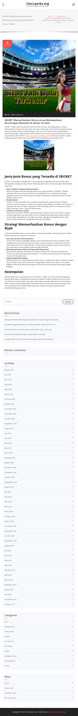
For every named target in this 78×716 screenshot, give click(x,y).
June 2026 (8, 380)
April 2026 (8, 389)
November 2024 (10, 472)
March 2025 (9, 453)
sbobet (7, 636)
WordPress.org (10, 698)
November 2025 (10, 414)
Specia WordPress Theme (56, 712)
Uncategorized (60, 16)
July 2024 (8, 492)
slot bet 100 (9, 641)
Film (6, 622)
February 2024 (10, 516)
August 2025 (9, 428)
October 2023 (10, 536)
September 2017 (11, 599)
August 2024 (9, 487)
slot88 (7, 651)
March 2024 (9, 511)
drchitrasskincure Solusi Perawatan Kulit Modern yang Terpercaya (28, 329)
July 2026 (8, 375)
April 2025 (8, 448)
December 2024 (10, 467)
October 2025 (10, 419)
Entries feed (9, 688)
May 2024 (8, 502)
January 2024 (9, 521)
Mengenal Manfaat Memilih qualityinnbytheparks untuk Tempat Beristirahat (31, 320)
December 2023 (10, 526)
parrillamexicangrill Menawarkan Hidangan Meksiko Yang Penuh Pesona (30, 325)
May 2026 (8, 384)
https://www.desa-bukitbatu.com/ (37, 136)
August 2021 (9, 590)
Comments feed (10, 693)
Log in (7, 683)
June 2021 (8, 594)
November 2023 (10, 531)
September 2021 (11, 585)
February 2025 (10, 458)
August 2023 (9, 546)
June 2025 (8, 438)
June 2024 (8, 497)
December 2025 (10, 409)
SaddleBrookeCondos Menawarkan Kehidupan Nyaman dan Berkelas (29, 339)
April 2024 (8, 507)
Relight (7, 115)
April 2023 (8, 565)
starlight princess (11, 656)
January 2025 (9, 463)
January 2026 (9, 404)
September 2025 (11, 424)
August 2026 (9, 370)
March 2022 (9, 580)
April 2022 (8, 575)
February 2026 (10, 399)
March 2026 (9, 394)
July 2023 (8, 551)
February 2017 (10, 604)
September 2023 (11, 541)
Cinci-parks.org (37, 3)
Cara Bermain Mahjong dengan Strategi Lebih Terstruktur (25, 334)
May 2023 (8, 560)
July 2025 (8, 433)
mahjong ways (10, 627)
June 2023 (8, 555)
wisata (7, 666)
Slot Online (8, 646)
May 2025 (8, 443)
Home (50, 16)
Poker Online (9, 631)
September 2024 (11, 482)
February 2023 (10, 570)
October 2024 (10, 477)
